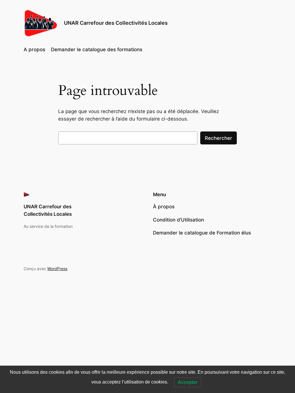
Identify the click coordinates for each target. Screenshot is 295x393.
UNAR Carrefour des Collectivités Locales (116, 23)
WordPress (57, 268)
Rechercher (218, 138)
